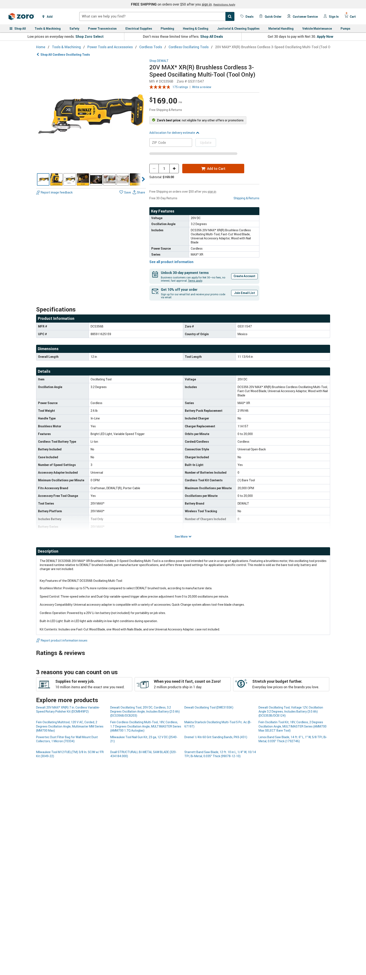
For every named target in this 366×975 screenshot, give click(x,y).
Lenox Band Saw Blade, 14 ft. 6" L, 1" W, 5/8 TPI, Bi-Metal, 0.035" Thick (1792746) (293, 739)
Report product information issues (64, 640)
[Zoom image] (91, 114)
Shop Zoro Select (89, 36)
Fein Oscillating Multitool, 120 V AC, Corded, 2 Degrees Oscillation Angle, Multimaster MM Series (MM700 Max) (69, 726)
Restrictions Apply (224, 4)
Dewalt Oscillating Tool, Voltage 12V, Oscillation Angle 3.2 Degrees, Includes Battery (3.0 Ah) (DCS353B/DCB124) (291, 711)
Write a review (201, 87)
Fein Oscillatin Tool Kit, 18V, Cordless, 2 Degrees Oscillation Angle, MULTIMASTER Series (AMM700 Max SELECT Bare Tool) (292, 726)
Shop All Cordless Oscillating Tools (65, 54)
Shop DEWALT (159, 61)
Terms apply (195, 280)
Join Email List (244, 293)
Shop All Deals (211, 36)
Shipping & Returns (246, 198)
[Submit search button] (229, 16)
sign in (207, 4)
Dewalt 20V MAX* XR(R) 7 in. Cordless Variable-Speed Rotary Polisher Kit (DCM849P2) (68, 709)
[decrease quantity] (154, 168)
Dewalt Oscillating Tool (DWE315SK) (208, 707)
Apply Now (325, 36)
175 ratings (180, 87)
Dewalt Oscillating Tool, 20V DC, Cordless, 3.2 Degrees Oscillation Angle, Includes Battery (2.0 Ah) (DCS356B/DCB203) (145, 711)
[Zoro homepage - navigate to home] (21, 16)
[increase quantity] (174, 168)
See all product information (171, 261)
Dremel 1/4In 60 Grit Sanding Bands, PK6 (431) (215, 737)
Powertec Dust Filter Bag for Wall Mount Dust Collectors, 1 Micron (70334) (67, 739)
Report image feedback (57, 192)
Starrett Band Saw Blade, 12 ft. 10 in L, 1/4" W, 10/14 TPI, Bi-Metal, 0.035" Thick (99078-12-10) (220, 754)
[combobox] (156, 16)
